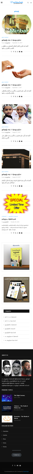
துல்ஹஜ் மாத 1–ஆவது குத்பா (11, 174)
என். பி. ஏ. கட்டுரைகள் (10, 317)
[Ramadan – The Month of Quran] (7, 419)
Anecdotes (5, 431)
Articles (5, 435)
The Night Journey (19, 395)
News (4, 439)
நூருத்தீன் (6, 222)
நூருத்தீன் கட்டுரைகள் (11, 324)
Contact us (16, 455)
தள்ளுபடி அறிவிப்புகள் (9, 219)
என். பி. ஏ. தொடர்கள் (10, 321)
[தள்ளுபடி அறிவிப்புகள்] (16, 203)
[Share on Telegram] (19, 51)
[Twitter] (15, 465)
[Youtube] (17, 465)
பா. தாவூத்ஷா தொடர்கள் (11, 340)
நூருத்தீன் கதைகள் (10, 328)
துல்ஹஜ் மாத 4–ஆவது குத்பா (11, 40)
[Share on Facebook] (13, 51)
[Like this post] (11, 51)
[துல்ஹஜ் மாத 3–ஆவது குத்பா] (16, 69)
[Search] (28, 2)
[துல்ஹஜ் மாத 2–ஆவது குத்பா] (16, 114)
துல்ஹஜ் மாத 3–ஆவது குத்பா (11, 85)
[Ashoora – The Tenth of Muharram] (7, 408)
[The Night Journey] (7, 398)
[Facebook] (12, 465)
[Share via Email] (21, 51)
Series (4, 443)
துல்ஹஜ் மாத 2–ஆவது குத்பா (11, 129)
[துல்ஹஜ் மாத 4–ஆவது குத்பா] (16, 24)
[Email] (20, 465)
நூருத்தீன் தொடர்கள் (10, 332)
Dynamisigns (26, 471)
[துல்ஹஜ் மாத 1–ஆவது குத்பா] (16, 158)
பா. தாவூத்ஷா (6, 42)
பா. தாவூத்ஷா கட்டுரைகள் (11, 336)
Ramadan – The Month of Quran (21, 417)
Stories (5, 446)
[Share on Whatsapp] (17, 51)
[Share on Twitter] (15, 51)
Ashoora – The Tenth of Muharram (21, 406)
